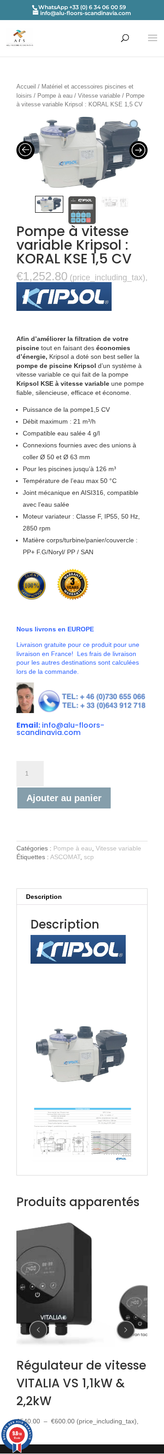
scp (89, 857)
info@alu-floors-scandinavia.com (60, 729)
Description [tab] (44, 896)
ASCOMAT (65, 857)
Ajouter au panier (64, 798)
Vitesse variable (99, 95)
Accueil (26, 86)
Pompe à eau (54, 95)
